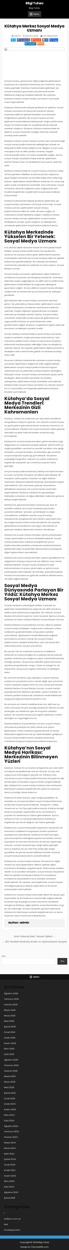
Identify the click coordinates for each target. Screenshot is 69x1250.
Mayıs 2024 (10, 1142)
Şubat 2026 (10, 1026)
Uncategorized (50, 35)
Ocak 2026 (9, 1032)
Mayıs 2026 (10, 1010)
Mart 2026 (9, 1021)
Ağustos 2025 (11, 1059)
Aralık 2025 (9, 1037)
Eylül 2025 (9, 1054)
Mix (41, 43)
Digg (55, 40)
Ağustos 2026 (11, 993)
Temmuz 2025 (11, 1065)
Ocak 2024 (9, 1164)
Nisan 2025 (9, 1081)
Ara (3, 956)
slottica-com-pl (12, 1218)
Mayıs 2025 (10, 1076)
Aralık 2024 (10, 1103)
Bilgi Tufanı (34, 3)
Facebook (24, 40)
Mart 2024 (9, 1153)
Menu (36, 14)
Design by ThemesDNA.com (34, 1247)
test (6, 1224)
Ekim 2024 (9, 1115)
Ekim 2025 (9, 1048)
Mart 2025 (9, 1087)
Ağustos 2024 (11, 1126)
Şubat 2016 (9, 1197)
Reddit (37, 40)
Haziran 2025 (11, 1070)
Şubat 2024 (10, 1159)
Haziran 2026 (11, 1004)
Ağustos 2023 (11, 1192)
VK (46, 40)
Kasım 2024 (10, 1109)
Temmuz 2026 (11, 999)
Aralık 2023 (9, 1170)
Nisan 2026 (9, 1015)
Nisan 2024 (10, 1148)
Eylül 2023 (9, 1186)
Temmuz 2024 (11, 1131)
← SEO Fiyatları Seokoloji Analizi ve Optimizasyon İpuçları (34, 941)
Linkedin (32, 43)
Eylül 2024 (9, 1120)
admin (17, 36)
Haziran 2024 (11, 1137)
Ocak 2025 (9, 1098)
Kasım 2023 (10, 1175)
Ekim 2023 (9, 1181)
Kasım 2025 (10, 1043)
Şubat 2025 (10, 1092)
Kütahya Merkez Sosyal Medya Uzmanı (34, 28)
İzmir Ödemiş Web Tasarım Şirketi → (34, 936)
